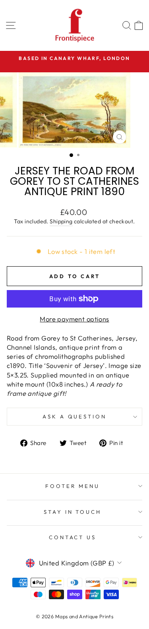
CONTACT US (73, 537)
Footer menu (72, 486)
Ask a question (75, 416)
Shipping (61, 221)
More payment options (74, 319)
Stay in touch (73, 512)
